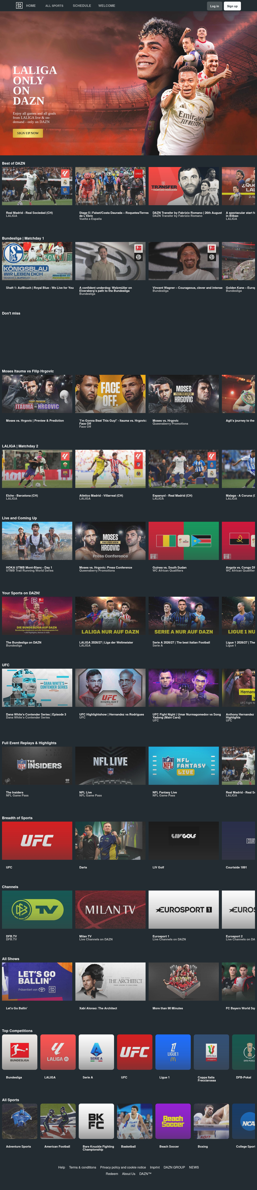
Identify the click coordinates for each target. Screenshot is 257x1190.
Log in (214, 6)
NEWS (194, 1167)
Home (31, 5)
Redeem (112, 1173)
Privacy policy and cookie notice (123, 1167)
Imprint (155, 1167)
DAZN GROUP (174, 1167)
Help (61, 1167)
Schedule (82, 5)
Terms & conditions (82, 1167)
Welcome (106, 5)
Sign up (232, 6)
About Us (128, 1173)
